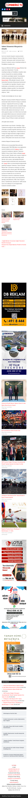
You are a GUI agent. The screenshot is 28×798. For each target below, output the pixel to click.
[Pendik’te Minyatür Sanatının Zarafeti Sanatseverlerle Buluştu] (7, 214)
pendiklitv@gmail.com (14, 769)
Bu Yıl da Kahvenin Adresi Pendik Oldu (11, 430)
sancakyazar (14, 51)
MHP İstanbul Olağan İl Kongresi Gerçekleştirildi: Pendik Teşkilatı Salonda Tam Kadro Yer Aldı (13, 695)
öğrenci (17, 149)
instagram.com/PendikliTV (14, 778)
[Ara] (14, 13)
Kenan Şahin (5, 80)
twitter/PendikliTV (14, 782)
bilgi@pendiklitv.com (14, 771)
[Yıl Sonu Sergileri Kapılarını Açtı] (18, 214)
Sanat (18, 68)
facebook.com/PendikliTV (14, 774)
